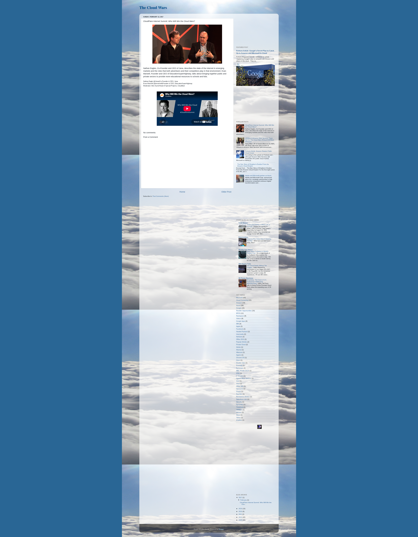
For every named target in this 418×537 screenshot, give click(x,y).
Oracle (238, 391)
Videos (238, 318)
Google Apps (240, 321)
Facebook (239, 329)
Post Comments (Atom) (161, 196)
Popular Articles (241, 342)
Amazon (239, 303)
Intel (237, 381)
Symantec (239, 404)
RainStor (239, 394)
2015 (241, 511)
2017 (241, 497)
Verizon (238, 412)
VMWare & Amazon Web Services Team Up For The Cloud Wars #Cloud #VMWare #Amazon (259, 140)
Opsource (239, 389)
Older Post (226, 192)
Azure (238, 305)
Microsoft (239, 297)
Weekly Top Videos (245, 250)
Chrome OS (240, 357)
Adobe (238, 347)
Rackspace (240, 316)
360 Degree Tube (244, 264)
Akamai (238, 350)
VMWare (239, 410)
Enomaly (239, 365)
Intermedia (240, 334)
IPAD (238, 373)
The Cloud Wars (153, 7)
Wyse (238, 415)
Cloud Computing (242, 300)
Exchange (239, 368)
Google (238, 308)
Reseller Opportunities (244, 311)
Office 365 (239, 386)
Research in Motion (243, 397)
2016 (241, 508)
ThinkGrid (239, 407)
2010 (241, 517)
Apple (238, 326)
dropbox (239, 420)
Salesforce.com (241, 399)
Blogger (221, 529)
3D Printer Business (245, 278)
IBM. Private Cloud (242, 371)
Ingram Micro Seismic (243, 378)
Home (182, 192)
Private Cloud (240, 344)
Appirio (238, 355)
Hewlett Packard (241, 331)
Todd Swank (243, 223)
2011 (240, 514)
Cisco (238, 360)
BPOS (238, 313)
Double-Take (240, 363)
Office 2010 (240, 339)
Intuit (238, 383)
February (243, 500)
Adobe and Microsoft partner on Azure (258, 175)
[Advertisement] (252, 29)
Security (239, 402)
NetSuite (239, 337)
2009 (241, 520)
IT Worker (239, 376)
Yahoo (238, 417)
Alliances (239, 352)
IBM (237, 324)
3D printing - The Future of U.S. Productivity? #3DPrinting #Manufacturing (257, 281)
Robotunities (243, 237)
